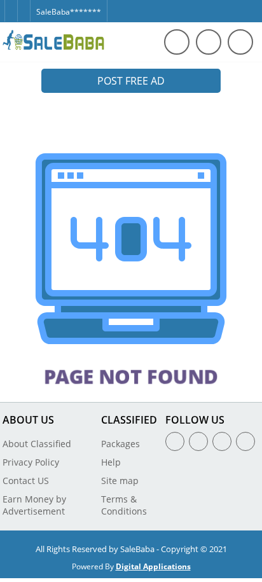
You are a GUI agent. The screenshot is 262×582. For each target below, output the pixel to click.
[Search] (177, 42)
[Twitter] (23, 5)
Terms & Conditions (124, 505)
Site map (120, 481)
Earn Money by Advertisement (34, 505)
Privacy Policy (31, 462)
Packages (120, 444)
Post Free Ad (131, 81)
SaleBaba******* (68, 11)
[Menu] (208, 42)
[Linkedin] (221, 441)
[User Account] (240, 42)
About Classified (37, 444)
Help (111, 462)
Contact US (26, 481)
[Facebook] (10, 5)
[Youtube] (245, 441)
